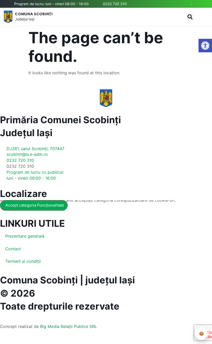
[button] (190, 16)
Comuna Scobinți (34, 14)
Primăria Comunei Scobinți (60, 120)
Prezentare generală (24, 236)
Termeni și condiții (23, 261)
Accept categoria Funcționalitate (34, 205)
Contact (13, 248)
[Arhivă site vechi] (201, 4)
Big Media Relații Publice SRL (68, 326)
